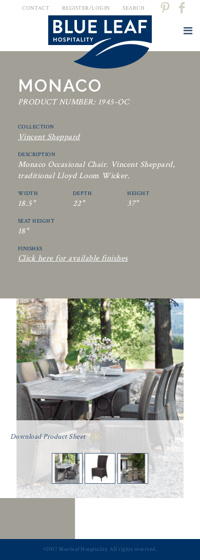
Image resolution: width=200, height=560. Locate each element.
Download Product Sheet (48, 436)
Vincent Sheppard (49, 137)
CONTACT (35, 8)
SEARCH (134, 8)
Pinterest (164, 7)
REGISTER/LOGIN (86, 8)
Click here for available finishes (73, 258)
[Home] (100, 44)
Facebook (182, 7)
